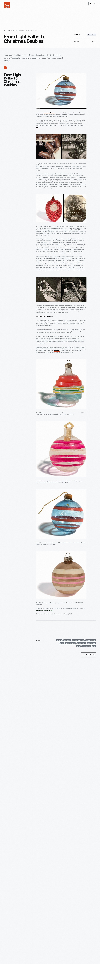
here (37, 127)
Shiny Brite (57, 350)
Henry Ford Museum (49, 113)
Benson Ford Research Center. (44, 610)
